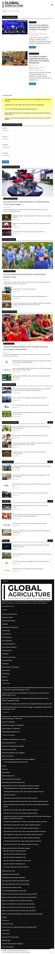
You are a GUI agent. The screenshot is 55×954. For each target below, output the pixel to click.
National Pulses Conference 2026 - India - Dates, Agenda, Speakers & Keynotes (24, 831)
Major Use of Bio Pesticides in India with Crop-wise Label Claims (19, 897)
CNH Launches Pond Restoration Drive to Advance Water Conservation (30, 493)
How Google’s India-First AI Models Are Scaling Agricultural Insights (29, 523)
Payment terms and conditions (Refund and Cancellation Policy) (19, 927)
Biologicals (5, 624)
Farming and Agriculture (8, 644)
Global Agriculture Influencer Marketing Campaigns (16, 848)
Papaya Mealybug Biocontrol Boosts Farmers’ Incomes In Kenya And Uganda (31, 554)
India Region (5, 654)
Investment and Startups (9, 343)
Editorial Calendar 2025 (8, 776)
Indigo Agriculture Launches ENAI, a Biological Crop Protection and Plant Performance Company (30, 545)
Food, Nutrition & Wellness (9, 647)
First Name (4, 128)
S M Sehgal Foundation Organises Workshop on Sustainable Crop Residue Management (39, 59)
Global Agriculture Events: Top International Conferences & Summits (20, 786)
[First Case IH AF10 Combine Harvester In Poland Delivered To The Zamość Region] (27, 182)
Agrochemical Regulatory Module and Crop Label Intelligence (18, 759)
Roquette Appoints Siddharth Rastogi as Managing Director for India (29, 435)
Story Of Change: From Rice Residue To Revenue (23, 289)
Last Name (4, 136)
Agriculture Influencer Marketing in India (14, 857)
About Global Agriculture (9, 743)
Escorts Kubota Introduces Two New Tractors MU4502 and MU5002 (28, 231)
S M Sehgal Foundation (33, 35)
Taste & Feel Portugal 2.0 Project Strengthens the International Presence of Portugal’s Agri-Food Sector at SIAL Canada (31, 443)
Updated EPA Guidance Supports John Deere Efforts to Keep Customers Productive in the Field (31, 216)
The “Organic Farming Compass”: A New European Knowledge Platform (30, 405)
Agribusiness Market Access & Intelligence (13, 753)
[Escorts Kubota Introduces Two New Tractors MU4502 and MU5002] (6, 232)
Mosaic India (44, 34)
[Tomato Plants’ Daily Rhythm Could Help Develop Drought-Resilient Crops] (6, 297)
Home (4, 11)
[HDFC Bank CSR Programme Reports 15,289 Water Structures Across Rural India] (6, 486)
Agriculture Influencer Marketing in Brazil (14, 854)
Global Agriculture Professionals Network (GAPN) (15, 881)
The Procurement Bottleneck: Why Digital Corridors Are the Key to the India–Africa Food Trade (32, 413)
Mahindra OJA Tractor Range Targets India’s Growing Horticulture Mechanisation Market (31, 224)
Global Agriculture (7, 650)
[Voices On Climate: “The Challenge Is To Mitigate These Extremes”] (6, 399)
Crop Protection (6, 634)
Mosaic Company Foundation (36, 34)
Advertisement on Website (9, 749)
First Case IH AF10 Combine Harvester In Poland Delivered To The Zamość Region (26, 203)
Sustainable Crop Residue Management (37, 70)
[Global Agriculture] (27, 584)
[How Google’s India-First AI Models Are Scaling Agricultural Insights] (6, 525)
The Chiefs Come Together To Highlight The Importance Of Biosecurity (30, 561)
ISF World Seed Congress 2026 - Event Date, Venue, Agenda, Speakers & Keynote (25, 821)
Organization (5, 144)
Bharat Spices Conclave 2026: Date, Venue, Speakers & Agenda (20, 798)
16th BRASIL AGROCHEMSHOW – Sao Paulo (14, 739)
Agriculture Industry (34, 53)
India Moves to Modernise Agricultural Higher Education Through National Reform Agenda (31, 531)
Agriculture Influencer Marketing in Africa (14, 851)
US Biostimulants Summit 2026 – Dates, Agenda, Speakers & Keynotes (22, 841)
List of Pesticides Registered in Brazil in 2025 (15, 762)
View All (50, 422)
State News (5, 680)
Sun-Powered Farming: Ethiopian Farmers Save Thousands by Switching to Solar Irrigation (31, 466)
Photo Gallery (5, 930)
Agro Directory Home (8, 756)
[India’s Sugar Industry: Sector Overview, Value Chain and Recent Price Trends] (6, 508)
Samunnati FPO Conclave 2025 (10, 937)
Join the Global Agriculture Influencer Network (16, 867)
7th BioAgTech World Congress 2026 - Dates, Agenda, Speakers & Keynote (23, 791)
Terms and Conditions (8, 947)
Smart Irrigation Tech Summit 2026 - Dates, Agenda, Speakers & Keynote (23, 834)
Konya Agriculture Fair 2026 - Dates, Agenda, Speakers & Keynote (21, 828)
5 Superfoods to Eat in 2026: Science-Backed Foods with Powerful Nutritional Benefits (29, 452)
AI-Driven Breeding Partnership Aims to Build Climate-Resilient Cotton (24, 275)
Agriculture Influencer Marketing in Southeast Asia (17, 860)
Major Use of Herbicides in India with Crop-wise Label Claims (18, 904)
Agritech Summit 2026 (9, 795)
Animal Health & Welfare (8, 621)
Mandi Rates (5, 663)
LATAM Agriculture (7, 660)
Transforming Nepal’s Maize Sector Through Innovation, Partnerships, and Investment (25, 347)
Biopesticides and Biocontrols (10, 627)
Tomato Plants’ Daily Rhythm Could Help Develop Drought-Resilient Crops (29, 296)
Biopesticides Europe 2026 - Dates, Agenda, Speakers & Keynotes (21, 810)
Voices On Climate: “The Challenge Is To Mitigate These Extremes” (29, 397)
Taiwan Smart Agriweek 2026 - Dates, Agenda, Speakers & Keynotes (21, 838)
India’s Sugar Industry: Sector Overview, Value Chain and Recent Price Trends (30, 506)
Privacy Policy (6, 934)
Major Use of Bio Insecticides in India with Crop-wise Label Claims (20, 894)
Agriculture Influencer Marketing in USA (14, 864)
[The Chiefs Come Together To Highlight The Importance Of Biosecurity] (6, 563)
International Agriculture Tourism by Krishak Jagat (15, 884)
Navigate (4, 917)
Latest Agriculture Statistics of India (11, 887)
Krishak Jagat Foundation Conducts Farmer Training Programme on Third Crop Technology (31, 475)
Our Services (5, 920)
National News (6, 670)
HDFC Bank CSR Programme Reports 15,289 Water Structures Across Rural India (31, 484)
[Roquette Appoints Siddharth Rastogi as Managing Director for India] (6, 437)
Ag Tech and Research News (9, 271)
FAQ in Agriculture (7, 640)
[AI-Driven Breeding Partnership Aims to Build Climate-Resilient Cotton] (27, 255)
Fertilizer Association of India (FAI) (37, 67)
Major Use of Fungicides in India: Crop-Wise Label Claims (17, 900)
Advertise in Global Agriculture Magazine (13, 746)
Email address (5, 153)
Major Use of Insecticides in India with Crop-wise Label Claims (18, 907)
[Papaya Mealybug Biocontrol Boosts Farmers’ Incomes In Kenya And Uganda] (6, 555)
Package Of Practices (7, 924)
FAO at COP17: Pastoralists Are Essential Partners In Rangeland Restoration (22, 704)
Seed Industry (6, 673)
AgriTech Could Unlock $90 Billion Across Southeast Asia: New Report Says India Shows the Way (31, 376)
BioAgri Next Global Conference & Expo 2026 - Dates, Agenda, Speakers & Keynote (25, 801)
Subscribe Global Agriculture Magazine (12, 943)
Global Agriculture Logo (8, 871)
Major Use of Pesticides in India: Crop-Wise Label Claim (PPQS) (19, 910)
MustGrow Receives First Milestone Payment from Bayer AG (27, 568)
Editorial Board (6, 772)
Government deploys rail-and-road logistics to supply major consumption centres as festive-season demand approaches (31, 515)
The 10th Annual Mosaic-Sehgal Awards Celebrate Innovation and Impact (39, 27)
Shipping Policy (6, 940)
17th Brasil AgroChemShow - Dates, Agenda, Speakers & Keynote (21, 788)
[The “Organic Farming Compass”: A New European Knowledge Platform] (6, 406)
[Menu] (52, 5)
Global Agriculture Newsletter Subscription (13, 877)
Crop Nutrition (33, 22)
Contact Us (5, 769)
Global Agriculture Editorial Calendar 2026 (13, 782)
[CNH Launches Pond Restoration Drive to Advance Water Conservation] (6, 494)
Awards (4, 766)
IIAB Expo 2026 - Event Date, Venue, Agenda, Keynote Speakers (20, 813)
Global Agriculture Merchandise (10, 874)
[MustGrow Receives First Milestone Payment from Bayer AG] (6, 570)
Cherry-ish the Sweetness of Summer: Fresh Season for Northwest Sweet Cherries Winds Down (31, 427)
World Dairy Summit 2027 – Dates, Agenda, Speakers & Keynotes (20, 844)
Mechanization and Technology (10, 198)
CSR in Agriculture (7, 637)
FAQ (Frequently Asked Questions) (11, 779)
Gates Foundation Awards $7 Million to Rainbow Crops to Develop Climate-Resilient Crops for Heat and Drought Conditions (32, 369)
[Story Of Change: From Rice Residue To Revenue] (6, 290)
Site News (4, 677)
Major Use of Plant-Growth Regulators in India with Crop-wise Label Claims (22, 914)
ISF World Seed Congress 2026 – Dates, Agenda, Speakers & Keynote (21, 825)
